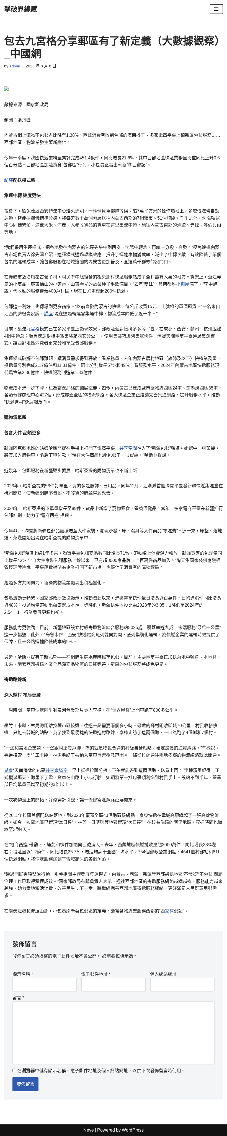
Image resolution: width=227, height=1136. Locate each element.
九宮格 (33, 329)
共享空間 (128, 448)
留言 (18, 997)
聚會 (8, 770)
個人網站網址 (163, 974)
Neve (88, 1130)
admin (14, 66)
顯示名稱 (22, 974)
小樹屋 (182, 284)
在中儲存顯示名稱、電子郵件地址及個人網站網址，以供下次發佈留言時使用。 (101, 1070)
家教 (169, 911)
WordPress (133, 1130)
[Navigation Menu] (216, 9)
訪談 (8, 180)
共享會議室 (56, 770)
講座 (48, 313)
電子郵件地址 (95, 974)
